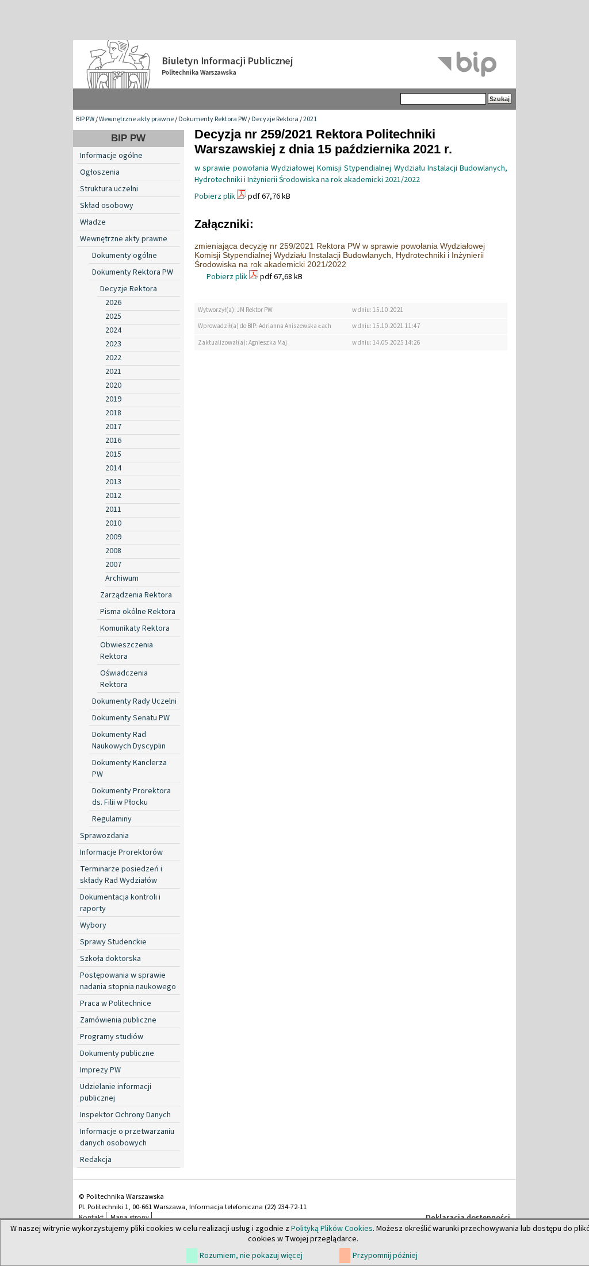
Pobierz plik (214, 196)
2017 (113, 427)
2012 (113, 495)
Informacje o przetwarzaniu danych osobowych (127, 1137)
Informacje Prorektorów (121, 852)
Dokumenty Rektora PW (212, 119)
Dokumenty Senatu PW (131, 718)
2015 (113, 454)
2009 (113, 537)
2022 (113, 358)
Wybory (93, 925)
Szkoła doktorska (110, 958)
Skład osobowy (106, 205)
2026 (113, 302)
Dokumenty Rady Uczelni (134, 701)
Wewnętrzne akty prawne (136, 119)
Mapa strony (129, 1217)
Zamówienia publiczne (118, 1020)
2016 (113, 440)
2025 (113, 316)
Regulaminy (112, 819)
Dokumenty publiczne (117, 1053)
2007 (113, 564)
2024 (113, 330)
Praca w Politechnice (115, 1003)
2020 (113, 385)
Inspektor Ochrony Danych (125, 1115)
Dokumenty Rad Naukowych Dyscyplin (129, 740)
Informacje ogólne (111, 155)
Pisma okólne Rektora (137, 611)
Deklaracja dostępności (468, 1217)
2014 (113, 468)
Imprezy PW (100, 1070)
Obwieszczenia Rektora (126, 650)
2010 (113, 523)
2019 (113, 399)
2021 (310, 119)
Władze (93, 222)
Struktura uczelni (109, 189)
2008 (113, 551)
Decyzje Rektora (275, 119)
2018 (113, 413)
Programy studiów (111, 1037)
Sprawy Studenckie (113, 942)
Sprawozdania (104, 836)
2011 (113, 509)
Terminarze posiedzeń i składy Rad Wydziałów (121, 874)
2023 (113, 344)
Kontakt (91, 1217)
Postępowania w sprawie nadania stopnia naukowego (128, 981)
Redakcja (96, 1159)
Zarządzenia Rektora (136, 595)
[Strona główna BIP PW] (294, 64)
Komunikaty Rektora (135, 628)
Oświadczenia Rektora (124, 678)
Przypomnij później (385, 1255)
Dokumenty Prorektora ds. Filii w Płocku (131, 796)
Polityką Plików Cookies (332, 1228)
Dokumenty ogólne (124, 255)
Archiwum (122, 578)
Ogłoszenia (100, 172)
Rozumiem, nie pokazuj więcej (251, 1255)
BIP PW (85, 119)
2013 (113, 482)
